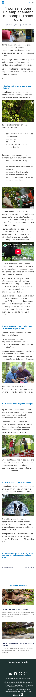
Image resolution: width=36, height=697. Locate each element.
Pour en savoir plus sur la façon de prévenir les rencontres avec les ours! (17, 555)
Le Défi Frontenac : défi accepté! (15, 609)
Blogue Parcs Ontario (18, 662)
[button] (29, 2)
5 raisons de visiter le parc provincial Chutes (18, 644)
